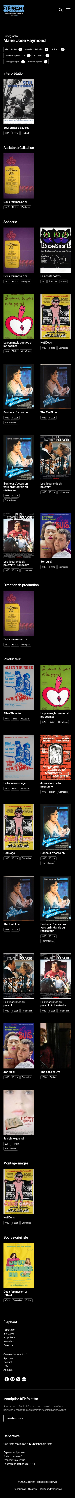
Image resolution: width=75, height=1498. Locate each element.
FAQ (5, 1366)
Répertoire (8, 1329)
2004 (7, 1143)
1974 (7, 351)
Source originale (37, 61)
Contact (7, 1362)
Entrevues (8, 1333)
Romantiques (11, 422)
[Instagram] (12, 1380)
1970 (7, 207)
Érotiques (25, 207)
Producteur (41, 55)
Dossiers (8, 1345)
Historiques (64, 492)
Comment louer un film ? (15, 1354)
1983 (7, 417)
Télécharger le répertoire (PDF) (19, 1463)
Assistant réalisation (36, 49)
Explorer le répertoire (14, 1452)
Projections (9, 1337)
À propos (8, 1358)
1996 (44, 567)
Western (25, 718)
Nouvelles (8, 1341)
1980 (44, 348)
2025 (7, 1300)
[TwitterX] (18, 1380)
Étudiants (26, 133)
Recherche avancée (13, 1456)
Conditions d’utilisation (25, 1489)
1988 (44, 492)
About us (8, 1369)
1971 (43, 281)
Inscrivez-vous (15, 1418)
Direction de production (17, 55)
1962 (7, 133)
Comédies (26, 351)
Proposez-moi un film (14, 1460)
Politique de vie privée (51, 1489)
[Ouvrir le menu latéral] (68, 10)
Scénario (57, 49)
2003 (44, 1077)
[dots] (24, 1380)
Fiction (15, 133)
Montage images (14, 61)
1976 (44, 791)
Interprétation (13, 49)
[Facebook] (7, 1380)
